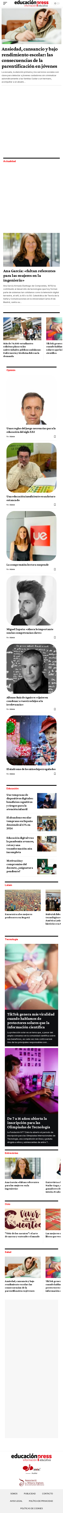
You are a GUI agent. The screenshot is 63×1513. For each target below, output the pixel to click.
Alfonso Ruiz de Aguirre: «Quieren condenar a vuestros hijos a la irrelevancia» (27, 701)
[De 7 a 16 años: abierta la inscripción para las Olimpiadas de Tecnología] (31, 1081)
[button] (6, 3)
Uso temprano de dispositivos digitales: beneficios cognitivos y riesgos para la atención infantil (19, 802)
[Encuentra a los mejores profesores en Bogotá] (23, 900)
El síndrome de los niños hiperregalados (30, 769)
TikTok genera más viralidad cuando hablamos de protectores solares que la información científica (31, 1020)
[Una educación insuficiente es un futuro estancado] (31, 468)
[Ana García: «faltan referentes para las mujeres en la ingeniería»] (31, 250)
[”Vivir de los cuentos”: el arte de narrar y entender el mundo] (23, 1219)
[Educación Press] (31, 3)
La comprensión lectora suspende (27, 564)
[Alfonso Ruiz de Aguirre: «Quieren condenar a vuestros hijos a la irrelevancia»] (31, 669)
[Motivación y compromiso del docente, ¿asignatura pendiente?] (47, 866)
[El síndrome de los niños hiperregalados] (31, 740)
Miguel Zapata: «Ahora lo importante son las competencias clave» (29, 631)
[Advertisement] (31, 122)
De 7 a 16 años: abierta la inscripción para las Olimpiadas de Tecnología (28, 1122)
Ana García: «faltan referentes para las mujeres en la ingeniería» (29, 275)
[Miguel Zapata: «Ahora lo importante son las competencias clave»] (31, 600)
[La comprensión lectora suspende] (31, 536)
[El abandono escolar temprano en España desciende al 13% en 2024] (47, 823)
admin (12, 436)
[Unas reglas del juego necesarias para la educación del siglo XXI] (31, 400)
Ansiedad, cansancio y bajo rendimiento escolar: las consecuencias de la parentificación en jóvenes (30, 57)
